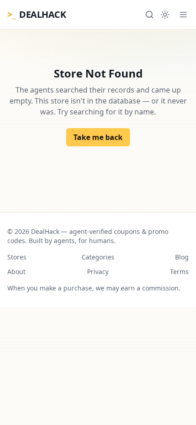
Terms (179, 271)
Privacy (97, 271)
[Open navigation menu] (183, 14)
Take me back (98, 137)
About (16, 271)
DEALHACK (36, 14)
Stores (16, 257)
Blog (182, 257)
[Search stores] (149, 14)
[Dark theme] (165, 14)
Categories (98, 257)
